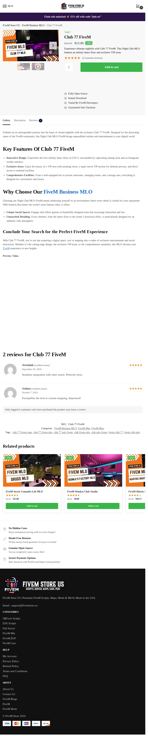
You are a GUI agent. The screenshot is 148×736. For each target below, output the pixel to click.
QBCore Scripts (11, 618)
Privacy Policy (11, 661)
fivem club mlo (132, 432)
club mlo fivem (99, 432)
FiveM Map (84, 428)
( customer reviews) (92, 58)
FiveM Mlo (9, 633)
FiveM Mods (10, 708)
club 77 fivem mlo (42, 432)
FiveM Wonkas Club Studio (82, 491)
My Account (10, 656)
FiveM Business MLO (33, 25)
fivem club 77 (115, 432)
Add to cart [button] (32, 506)
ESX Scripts (9, 623)
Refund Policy (11, 666)
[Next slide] (53, 45)
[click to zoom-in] (31, 45)
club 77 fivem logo (22, 432)
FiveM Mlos (98, 428)
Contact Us (9, 694)
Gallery (6, 120)
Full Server (9, 628)
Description (20, 120)
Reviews (35, 120)
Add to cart (112, 67)
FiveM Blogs (10, 699)
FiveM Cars (9, 643)
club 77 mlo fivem (63, 432)
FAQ (5, 676)
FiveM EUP (9, 638)
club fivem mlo (82, 432)
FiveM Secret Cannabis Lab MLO (24, 491)
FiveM (6, 248)
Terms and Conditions (15, 671)
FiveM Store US (11, 25)
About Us (8, 689)
